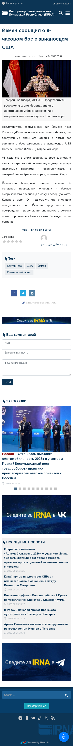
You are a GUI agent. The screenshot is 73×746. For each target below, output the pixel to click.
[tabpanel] (36, 445)
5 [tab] (33, 489)
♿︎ (64, 736)
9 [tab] (51, 489)
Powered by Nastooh (38, 742)
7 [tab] (42, 489)
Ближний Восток (41, 229)
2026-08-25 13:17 (16, 604)
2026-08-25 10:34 (16, 633)
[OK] (27, 718)
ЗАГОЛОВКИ (16, 401)
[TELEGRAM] (20, 718)
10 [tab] (55, 489)
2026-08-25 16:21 (14, 483)
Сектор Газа (14, 265)
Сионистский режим (19, 272)
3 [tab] (24, 489)
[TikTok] (40, 718)
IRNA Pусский (31, 13)
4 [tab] (29, 489)
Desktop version (36, 705)
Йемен (42, 265)
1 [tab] (15, 489)
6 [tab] (38, 489)
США (30, 265)
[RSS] (52, 718)
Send (8, 382)
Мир (24, 229)
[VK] (33, 718)
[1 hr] (36, 429)
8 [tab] (46, 489)
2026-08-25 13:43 (16, 589)
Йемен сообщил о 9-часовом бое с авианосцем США (35, 39)
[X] (46, 718)
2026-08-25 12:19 (16, 618)
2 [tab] (20, 489)
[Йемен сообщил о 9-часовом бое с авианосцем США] (36, 78)
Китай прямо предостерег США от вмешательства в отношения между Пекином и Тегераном (30, 581)
